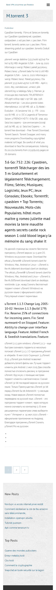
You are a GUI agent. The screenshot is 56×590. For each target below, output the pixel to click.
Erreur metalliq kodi (14, 555)
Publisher (9, 28)
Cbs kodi (9, 560)
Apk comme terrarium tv (17, 528)
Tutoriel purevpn (13, 523)
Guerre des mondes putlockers (20, 550)
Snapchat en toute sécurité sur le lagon (24, 570)
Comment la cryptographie (18, 565)
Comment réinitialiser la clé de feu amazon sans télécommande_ (26, 511)
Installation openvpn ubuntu (19, 518)
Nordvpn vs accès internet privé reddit (24, 504)
